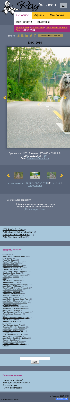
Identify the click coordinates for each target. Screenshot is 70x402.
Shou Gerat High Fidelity (12, 293)
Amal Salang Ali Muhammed (13, 286)
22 (59, 183)
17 (42, 183)
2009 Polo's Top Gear (13, 229)
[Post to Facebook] (18, 35)
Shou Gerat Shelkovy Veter (13, 306)
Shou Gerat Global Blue (12, 262)
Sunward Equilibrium (11, 340)
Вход (42, 209)
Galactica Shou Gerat (11, 297)
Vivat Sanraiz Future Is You (13, 334)
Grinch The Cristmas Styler (13, 331)
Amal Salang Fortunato (12, 336)
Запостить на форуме (50, 35)
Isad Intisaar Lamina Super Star (15, 271)
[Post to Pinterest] (35, 35)
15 (36, 183)
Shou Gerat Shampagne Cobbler (16, 284)
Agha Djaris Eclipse (10, 305)
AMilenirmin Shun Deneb (12, 290)
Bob (4, 279)
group (5, 323)
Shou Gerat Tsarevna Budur (14, 267)
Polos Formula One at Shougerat (16, 318)
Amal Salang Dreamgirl (11, 310)
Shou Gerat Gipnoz (10, 282)
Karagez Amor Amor (10, 269)
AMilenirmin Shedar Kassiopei (14, 308)
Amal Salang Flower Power (13, 329)
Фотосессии (37, 27)
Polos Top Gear (9, 260)
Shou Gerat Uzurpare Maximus (15, 275)
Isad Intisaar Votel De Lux (13, 266)
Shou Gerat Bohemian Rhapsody (16, 288)
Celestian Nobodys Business (14, 327)
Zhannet (6, 332)
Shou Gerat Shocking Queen (14, 344)
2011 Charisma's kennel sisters (18, 232)
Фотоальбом (22, 27)
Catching (6, 345)
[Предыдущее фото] (5, 97)
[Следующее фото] (65, 97)
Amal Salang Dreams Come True (15, 299)
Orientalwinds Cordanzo (12, 314)
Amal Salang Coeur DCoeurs (14, 256)
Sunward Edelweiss (10, 264)
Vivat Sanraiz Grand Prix (12, 325)
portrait (5, 254)
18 (45, 183)
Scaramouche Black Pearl (13, 342)
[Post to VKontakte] (22, 35)
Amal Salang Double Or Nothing (15, 338)
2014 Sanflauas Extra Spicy (16, 234)
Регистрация (31, 209)
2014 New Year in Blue (14, 237)
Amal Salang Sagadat (11, 292)
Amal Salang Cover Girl (12, 280)
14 (33, 183)
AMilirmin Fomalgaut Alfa (12, 295)
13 (30, 183)
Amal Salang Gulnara (11, 277)
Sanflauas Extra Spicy (38, 158)
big (4, 316)
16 (39, 183)
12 (27, 183)
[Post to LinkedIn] (26, 35)
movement (7, 258)
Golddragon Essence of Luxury (15, 303)
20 (53, 183)
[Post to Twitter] (31, 35)
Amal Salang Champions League (16, 301)
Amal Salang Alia (9, 319)
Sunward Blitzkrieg (10, 321)
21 (56, 183)
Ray (45, 156)
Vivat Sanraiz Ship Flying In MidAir (16, 312)
